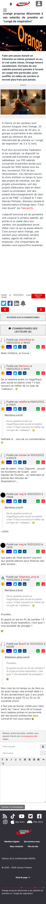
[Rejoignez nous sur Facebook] (39, 816)
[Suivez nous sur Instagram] (5, 822)
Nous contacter (16, 846)
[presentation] (2, 759)
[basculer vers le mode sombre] (10, 4)
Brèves (39, 887)
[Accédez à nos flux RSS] (5, 816)
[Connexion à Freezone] (39, 3)
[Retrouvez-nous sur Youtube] (22, 816)
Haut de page (22, 877)
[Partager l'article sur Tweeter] (4, 305)
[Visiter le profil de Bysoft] (2, 644)
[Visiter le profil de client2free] (2, 340)
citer (9, 347)
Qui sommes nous (32, 841)
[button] (2, 760)
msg (21, 494)
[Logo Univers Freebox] (23, 3)
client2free (25, 339)
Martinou (24, 366)
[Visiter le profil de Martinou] (2, 366)
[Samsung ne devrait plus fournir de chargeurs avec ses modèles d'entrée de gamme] (5, 309)
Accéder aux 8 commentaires (23, 317)
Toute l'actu (28, 887)
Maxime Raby (38, 296)
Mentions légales (12, 841)
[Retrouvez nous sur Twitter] (31, 816)
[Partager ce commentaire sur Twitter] (15, 347)
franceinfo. (27, 208)
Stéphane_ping (28, 576)
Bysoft (23, 643)
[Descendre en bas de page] (20, 347)
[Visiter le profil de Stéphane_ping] (2, 577)
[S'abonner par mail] (23, 305)
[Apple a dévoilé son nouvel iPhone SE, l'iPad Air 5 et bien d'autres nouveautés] (41, 309)
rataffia (23, 401)
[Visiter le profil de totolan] (2, 456)
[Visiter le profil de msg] (2, 494)
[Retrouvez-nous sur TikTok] (13, 816)
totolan (23, 455)
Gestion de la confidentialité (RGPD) (18, 858)
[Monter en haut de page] (24, 347)
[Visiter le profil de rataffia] (2, 402)
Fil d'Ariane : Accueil (11, 887)
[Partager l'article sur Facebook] (10, 305)
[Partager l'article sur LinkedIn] (17, 305)
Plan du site (33, 846)
